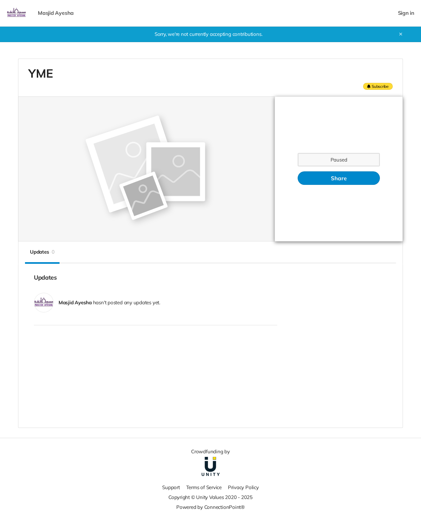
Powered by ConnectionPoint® (210, 507)
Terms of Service (204, 487)
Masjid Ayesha (56, 13)
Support (171, 487)
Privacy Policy (243, 487)
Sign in (406, 13)
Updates (42, 252)
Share (339, 178)
